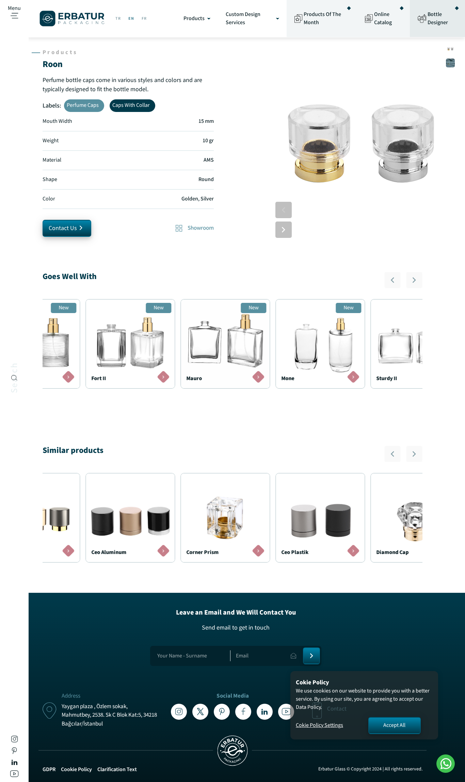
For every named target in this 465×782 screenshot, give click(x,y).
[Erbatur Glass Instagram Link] (14, 740)
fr (144, 18)
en (131, 18)
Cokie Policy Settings (319, 725)
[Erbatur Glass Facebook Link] (243, 712)
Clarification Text (117, 769)
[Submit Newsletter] (311, 655)
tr (118, 18)
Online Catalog (383, 18)
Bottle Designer (438, 18)
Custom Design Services (243, 18)
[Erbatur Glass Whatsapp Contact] (445, 763)
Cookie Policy (76, 769)
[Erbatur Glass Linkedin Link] (14, 763)
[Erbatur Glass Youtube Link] (14, 775)
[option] (361, 141)
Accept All (394, 725)
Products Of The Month (322, 18)
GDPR (49, 769)
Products (194, 18)
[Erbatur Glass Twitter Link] (200, 712)
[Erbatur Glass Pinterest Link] (14, 751)
